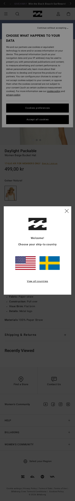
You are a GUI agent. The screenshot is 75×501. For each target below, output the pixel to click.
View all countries (37, 281)
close (67, 211)
